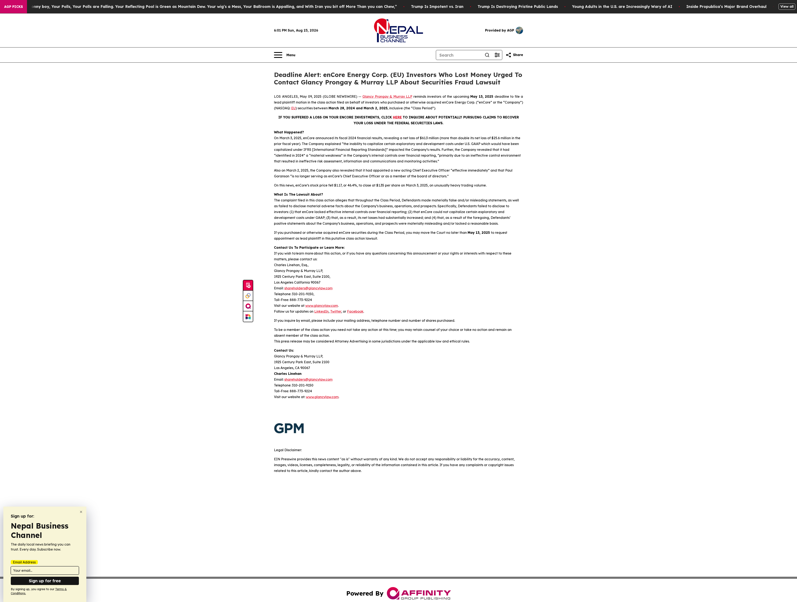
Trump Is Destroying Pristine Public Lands (518, 6)
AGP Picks (13, 7)
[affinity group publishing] (248, 306)
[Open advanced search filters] (497, 55)
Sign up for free (45, 580)
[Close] (81, 512)
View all (786, 6)
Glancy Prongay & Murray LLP (387, 96)
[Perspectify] (248, 296)
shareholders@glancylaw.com (308, 288)
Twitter (335, 311)
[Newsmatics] (248, 316)
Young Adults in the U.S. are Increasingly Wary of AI (622, 6)
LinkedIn (321, 311)
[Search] (487, 55)
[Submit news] (248, 285)
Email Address (24, 562)
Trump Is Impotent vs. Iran (437, 6)
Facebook (355, 311)
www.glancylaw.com (321, 305)
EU (293, 108)
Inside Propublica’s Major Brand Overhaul (726, 6)
